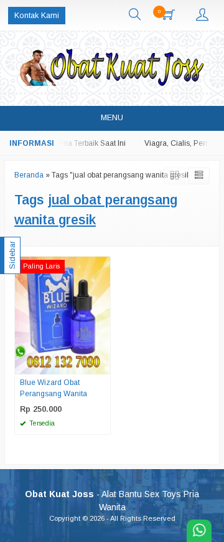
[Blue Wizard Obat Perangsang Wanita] (62, 315)
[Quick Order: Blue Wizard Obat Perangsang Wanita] (102, 364)
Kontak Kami (36, 15)
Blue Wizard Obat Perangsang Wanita (53, 388)
